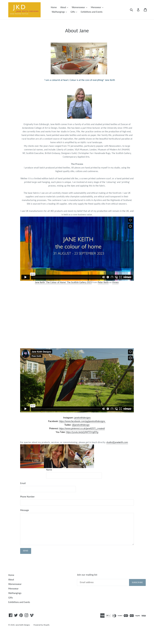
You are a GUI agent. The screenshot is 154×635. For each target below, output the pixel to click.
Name (49, 470)
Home (54, 7)
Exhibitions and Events (91, 12)
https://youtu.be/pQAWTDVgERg (82, 432)
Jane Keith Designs (22, 625)
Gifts (75, 12)
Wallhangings (60, 12)
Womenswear (80, 7)
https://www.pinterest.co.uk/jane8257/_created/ (82, 428)
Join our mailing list (87, 575)
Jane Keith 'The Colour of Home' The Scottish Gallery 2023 (63, 282)
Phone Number (27, 497)
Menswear (98, 7)
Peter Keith (103, 282)
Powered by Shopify (41, 625)
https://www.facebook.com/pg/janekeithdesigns (82, 421)
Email (23, 483)
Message (24, 510)
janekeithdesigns (82, 417)
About (65, 7)
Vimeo (115, 282)
